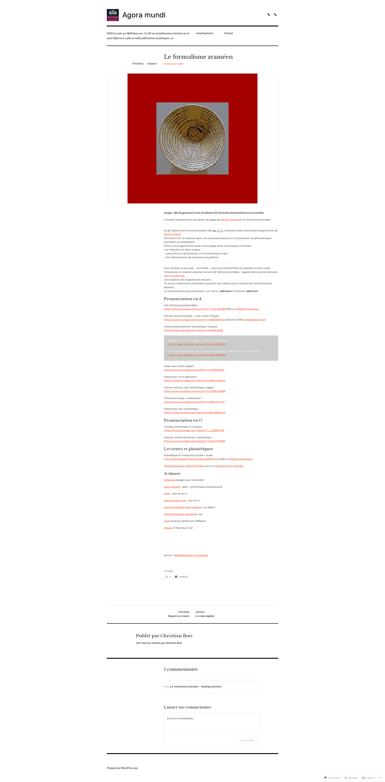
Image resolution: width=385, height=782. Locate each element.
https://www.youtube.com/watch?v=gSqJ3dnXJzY (195, 412)
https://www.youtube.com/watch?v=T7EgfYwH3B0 (195, 308)
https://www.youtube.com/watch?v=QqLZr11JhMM (194, 441)
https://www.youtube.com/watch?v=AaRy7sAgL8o (194, 380)
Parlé (167, 493)
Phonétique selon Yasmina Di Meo (184, 465)
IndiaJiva (169, 479)
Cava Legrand (172, 486)
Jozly (167, 520)
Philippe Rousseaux (247, 308)
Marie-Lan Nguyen (197, 555)
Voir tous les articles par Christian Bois (159, 642)
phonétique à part (255, 319)
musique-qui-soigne (173, 64)
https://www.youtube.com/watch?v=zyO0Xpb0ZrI (194, 369)
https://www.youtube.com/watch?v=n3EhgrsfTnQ (194, 401)
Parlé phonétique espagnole (180, 514)
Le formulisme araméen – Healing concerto (196, 686)
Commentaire (246, 740)
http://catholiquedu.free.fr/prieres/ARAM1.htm (192, 459)
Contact (228, 33)
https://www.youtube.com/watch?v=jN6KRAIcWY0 (194, 319)
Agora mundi (143, 15)
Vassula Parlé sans (175, 500)
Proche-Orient (172, 234)
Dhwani (168, 527)
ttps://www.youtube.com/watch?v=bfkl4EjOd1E (194, 330)
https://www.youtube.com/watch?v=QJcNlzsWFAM (194, 391)
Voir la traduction (174, 275)
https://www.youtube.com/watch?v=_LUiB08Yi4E (194, 430)
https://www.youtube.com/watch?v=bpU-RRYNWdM (197, 355)
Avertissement (204, 33)
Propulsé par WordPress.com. (122, 768)
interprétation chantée (229, 465)
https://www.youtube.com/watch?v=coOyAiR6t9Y (197, 344)
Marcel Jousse (229, 219)
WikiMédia (180, 555)
